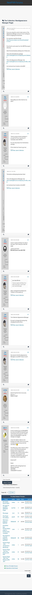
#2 (28, 96)
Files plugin (5, 513)
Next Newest (13, 484)
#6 (28, 276)
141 (18, 517)
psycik (13, 517)
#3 (28, 133)
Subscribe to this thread (12, 568)
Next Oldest (7, 484)
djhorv (5, 428)
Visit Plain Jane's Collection (13, 69)
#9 (28, 390)
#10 (28, 427)
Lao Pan (13, 508)
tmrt (13, 513)
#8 (28, 352)
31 (18, 552)
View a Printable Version (12, 566)
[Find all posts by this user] (3, 91)
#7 (28, 314)
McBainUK (13, 521)
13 (18, 513)
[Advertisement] (16, 11)
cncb (13, 529)
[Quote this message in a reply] (28, 91)
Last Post (27, 503)
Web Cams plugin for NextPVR (5, 521)
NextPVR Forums (15, 2)
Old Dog (12, 29)
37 (18, 521)
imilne (13, 502)
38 (18, 538)
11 (18, 502)
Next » (12, 492)
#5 (28, 240)
